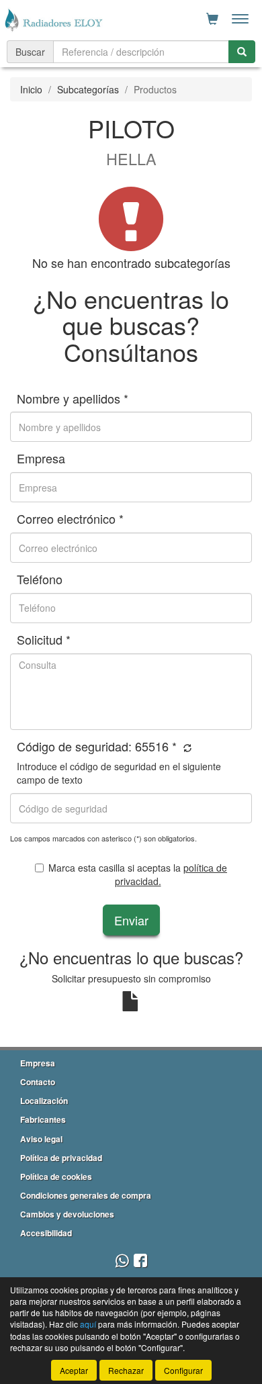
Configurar (183, 1370)
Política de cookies (56, 1176)
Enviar (131, 920)
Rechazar (126, 1370)
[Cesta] (212, 19)
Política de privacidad (61, 1158)
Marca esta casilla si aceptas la (137, 874)
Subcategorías (88, 89)
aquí (88, 1324)
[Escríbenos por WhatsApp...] (122, 1261)
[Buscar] (241, 51)
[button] (185, 747)
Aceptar (74, 1370)
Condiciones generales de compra (85, 1195)
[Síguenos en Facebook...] (140, 1261)
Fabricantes (43, 1119)
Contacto (37, 1082)
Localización (44, 1101)
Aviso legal (41, 1139)
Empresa (37, 1063)
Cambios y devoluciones (67, 1214)
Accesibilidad (46, 1233)
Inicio (31, 89)
